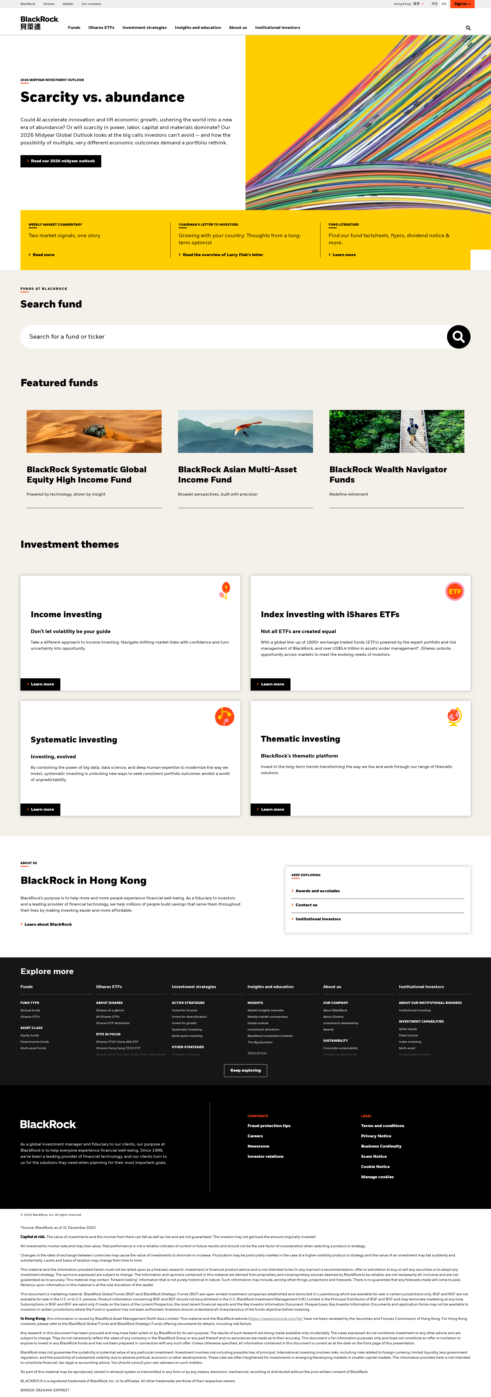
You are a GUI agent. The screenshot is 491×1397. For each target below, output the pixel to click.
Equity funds (29, 1035)
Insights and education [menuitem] (198, 28)
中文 (435, 4)
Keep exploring (245, 1071)
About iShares (333, 1016)
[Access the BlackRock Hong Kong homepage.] (49, 1127)
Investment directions (263, 1029)
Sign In (460, 4)
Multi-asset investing (187, 1036)
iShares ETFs (30, 1016)
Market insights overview (266, 1010)
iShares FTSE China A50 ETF (117, 1042)
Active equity (408, 1029)
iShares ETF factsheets (113, 1023)
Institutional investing (415, 1010)
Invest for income (184, 1010)
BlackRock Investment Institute (270, 1036)
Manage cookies (377, 1177)
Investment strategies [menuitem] (144, 28)
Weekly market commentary (268, 1016)
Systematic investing (187, 1029)
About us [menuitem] (238, 28)
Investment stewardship (340, 1023)
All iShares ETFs (107, 1016)
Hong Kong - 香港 (407, 4)
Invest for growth (184, 1023)
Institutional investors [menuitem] (277, 28)
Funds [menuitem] (74, 28)
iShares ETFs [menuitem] (101, 28)
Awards (328, 1029)
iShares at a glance (110, 1010)
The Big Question (260, 1042)
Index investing (410, 1042)
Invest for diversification (189, 1016)
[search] (467, 27)
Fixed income (408, 1035)
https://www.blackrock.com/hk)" (276, 1319)
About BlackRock (335, 1010)
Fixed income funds (34, 1042)
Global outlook (258, 1023)
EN (444, 4)
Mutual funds (30, 1010)
